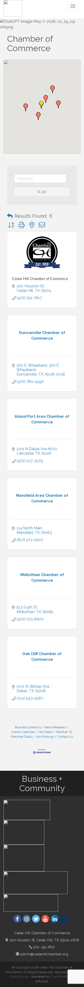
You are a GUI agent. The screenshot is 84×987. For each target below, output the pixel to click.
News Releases (55, 727)
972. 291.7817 (44, 947)
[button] (41, 105)
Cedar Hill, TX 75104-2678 (44, 940)
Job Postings (45, 736)
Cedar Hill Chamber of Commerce (40, 279)
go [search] (44, 191)
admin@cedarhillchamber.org (43, 954)
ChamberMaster (62, 976)
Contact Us (65, 736)
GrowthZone (19, 976)
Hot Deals (45, 732)
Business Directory (28, 727)
